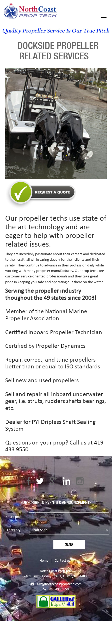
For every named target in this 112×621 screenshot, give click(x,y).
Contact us (62, 561)
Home (44, 561)
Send (69, 544)
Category (13, 530)
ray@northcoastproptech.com (59, 584)
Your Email (13, 517)
